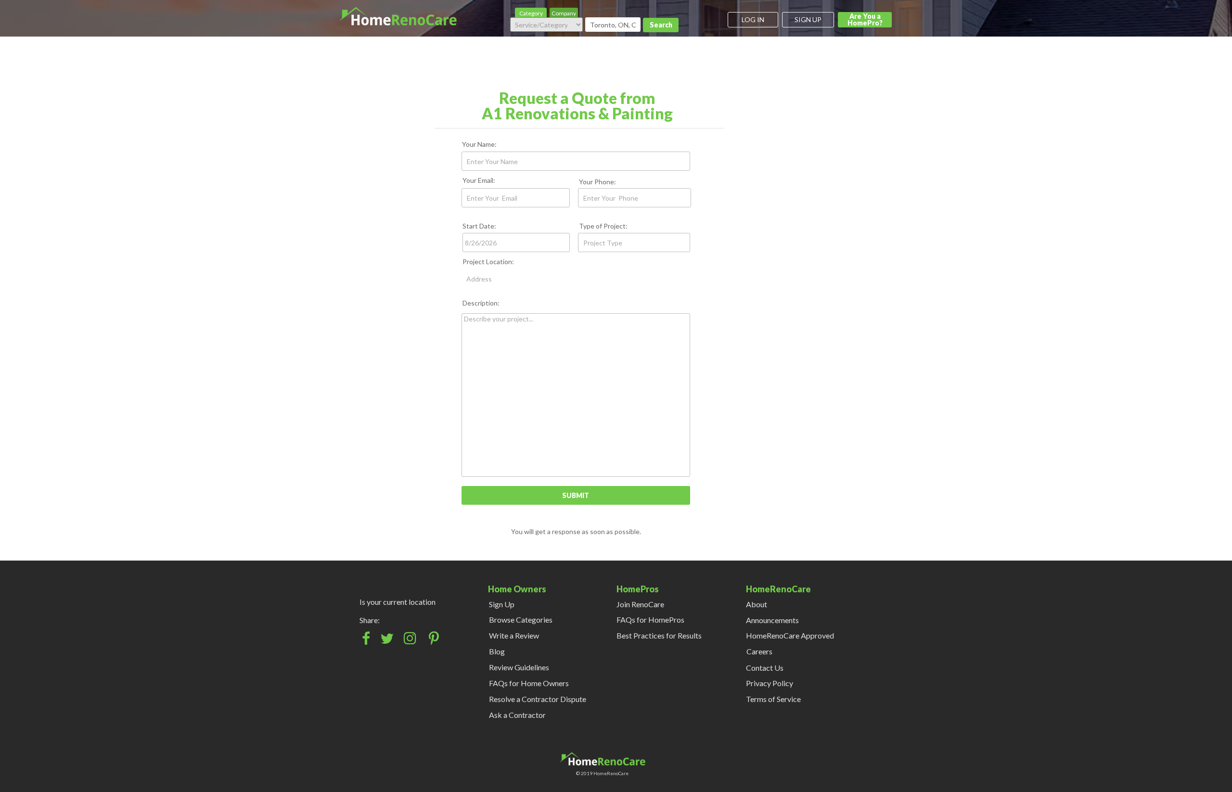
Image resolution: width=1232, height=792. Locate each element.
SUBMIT (575, 495)
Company (564, 13)
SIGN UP (808, 19)
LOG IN (753, 19)
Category (531, 13)
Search (661, 25)
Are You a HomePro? (865, 19)
